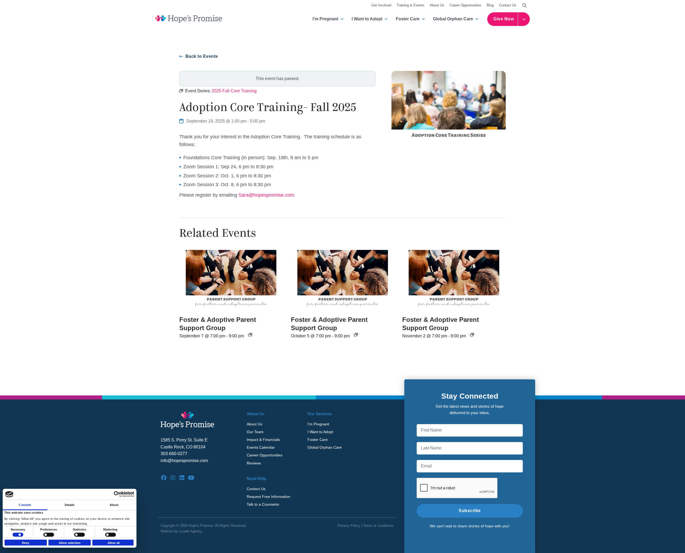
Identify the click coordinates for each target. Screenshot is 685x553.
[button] (524, 5)
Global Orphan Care (453, 19)
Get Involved (381, 5)
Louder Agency (190, 531)
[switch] (48, 535)
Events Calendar (261, 447)
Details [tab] (70, 504)
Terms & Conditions (378, 526)
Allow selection (70, 542)
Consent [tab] (25, 504)
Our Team (255, 432)
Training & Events (410, 5)
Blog (490, 5)
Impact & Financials (263, 439)
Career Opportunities (465, 5)
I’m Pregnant (325, 19)
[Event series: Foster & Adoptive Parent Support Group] (250, 334)
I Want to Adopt (367, 19)
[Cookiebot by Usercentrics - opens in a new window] (110, 494)
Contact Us (507, 5)
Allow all (114, 542)
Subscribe (470, 510)
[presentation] (231, 278)
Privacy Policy (349, 526)
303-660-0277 (174, 453)
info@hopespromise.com (184, 460)
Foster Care (408, 19)
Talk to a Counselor (263, 504)
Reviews (254, 463)
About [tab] (114, 504)
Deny (25, 542)
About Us (437, 5)
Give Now (503, 19)
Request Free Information (268, 496)
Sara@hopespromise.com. (266, 195)
